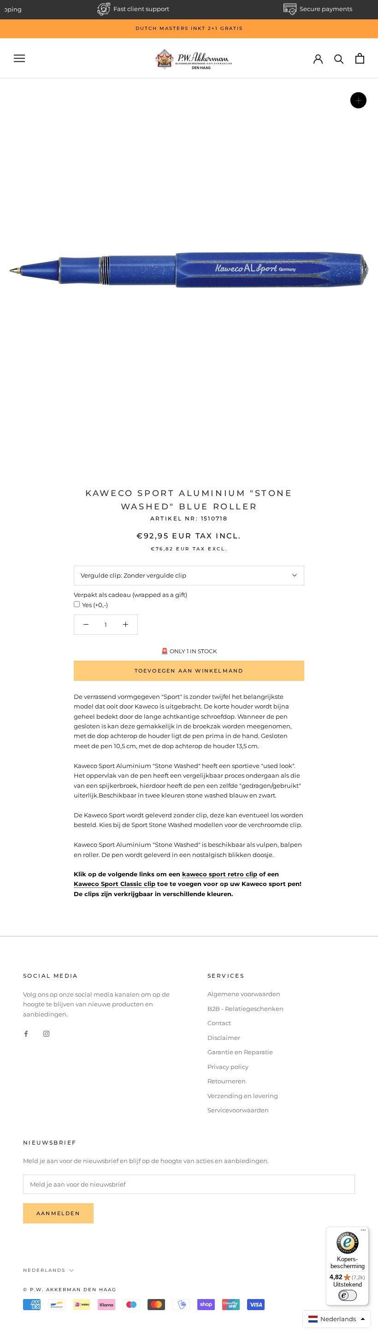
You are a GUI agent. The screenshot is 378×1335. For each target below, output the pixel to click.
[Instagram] (46, 1033)
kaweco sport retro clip (219, 874)
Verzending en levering (242, 1095)
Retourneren (226, 1081)
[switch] (347, 1295)
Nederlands (44, 1270)
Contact (219, 1023)
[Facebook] (26, 1033)
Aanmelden (58, 1213)
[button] (337, 1319)
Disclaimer (223, 1037)
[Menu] (363, 1232)
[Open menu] (19, 58)
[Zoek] (339, 58)
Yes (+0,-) (95, 604)
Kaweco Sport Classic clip (114, 883)
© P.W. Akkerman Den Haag (70, 1290)
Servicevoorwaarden (238, 1110)
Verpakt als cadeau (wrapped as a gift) (130, 594)
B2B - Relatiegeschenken (245, 1008)
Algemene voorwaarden (243, 994)
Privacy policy (227, 1066)
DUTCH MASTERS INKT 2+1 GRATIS (189, 28)
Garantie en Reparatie (240, 1052)
